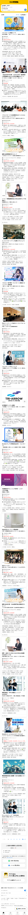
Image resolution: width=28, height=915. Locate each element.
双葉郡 (12, 898)
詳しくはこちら (10, 857)
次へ (23, 839)
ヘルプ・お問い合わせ (5, 903)
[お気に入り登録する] (24, 29)
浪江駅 (16, 898)
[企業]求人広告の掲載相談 (18, 905)
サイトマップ (12, 903)
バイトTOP (3, 898)
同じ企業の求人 (5, 222)
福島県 (8, 898)
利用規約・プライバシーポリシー (7, 905)
